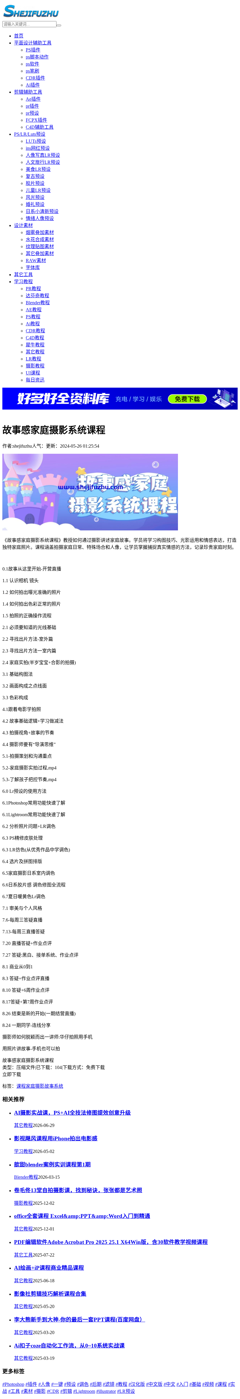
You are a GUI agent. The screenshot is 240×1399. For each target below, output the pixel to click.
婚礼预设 (35, 204)
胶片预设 (35, 183)
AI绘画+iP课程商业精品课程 (49, 1268)
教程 (121, 1384)
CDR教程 (35, 330)
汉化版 (136, 1384)
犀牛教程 (35, 344)
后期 (96, 1384)
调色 (83, 1384)
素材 (27, 1391)
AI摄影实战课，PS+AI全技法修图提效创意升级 (72, 1113)
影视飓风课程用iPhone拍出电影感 (55, 1138)
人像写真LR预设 (43, 155)
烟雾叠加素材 (40, 232)
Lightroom (84, 1391)
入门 (182, 1384)
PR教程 (33, 288)
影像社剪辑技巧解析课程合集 (50, 1294)
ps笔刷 (32, 70)
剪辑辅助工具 (28, 92)
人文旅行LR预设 (43, 162)
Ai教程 (33, 323)
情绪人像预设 (40, 218)
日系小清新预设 (42, 211)
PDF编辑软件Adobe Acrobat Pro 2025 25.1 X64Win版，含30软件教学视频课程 (111, 1242)
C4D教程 (35, 337)
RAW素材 (36, 260)
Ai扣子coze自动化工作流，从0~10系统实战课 (69, 1346)
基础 (195, 1384)
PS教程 (33, 316)
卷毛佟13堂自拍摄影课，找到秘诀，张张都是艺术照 (78, 1190)
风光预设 (35, 197)
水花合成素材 (40, 239)
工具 (14, 1391)
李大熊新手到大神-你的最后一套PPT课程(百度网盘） (79, 1319)
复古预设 (35, 176)
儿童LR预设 (38, 190)
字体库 (33, 267)
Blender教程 (38, 302)
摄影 (39, 1086)
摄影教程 (35, 365)
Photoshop (13, 1384)
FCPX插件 (36, 120)
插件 (31, 1384)
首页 (18, 35)
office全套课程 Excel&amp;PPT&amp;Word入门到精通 (82, 1216)
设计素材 (23, 225)
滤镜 (108, 1384)
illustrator (106, 1391)
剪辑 (66, 1391)
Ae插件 (33, 99)
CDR (53, 1391)
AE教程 (34, 309)
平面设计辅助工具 (33, 42)
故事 (49, 1086)
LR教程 (33, 358)
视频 (208, 1384)
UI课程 (33, 372)
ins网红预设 (38, 148)
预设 (70, 1384)
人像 (44, 1384)
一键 (57, 1384)
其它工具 (23, 274)
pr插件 (32, 106)
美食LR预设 (38, 169)
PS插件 (33, 49)
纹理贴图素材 (40, 246)
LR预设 (126, 1391)
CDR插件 (35, 77)
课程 (21, 1086)
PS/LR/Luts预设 (29, 134)
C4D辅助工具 (40, 127)
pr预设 (32, 113)
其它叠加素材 (40, 253)
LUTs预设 (36, 141)
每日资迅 (35, 379)
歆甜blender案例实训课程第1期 (52, 1164)
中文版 (154, 1384)
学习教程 (23, 281)
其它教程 (35, 351)
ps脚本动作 (37, 56)
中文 (169, 1384)
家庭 (30, 1086)
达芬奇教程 (37, 295)
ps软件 (32, 63)
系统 (58, 1086)
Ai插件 (33, 85)
